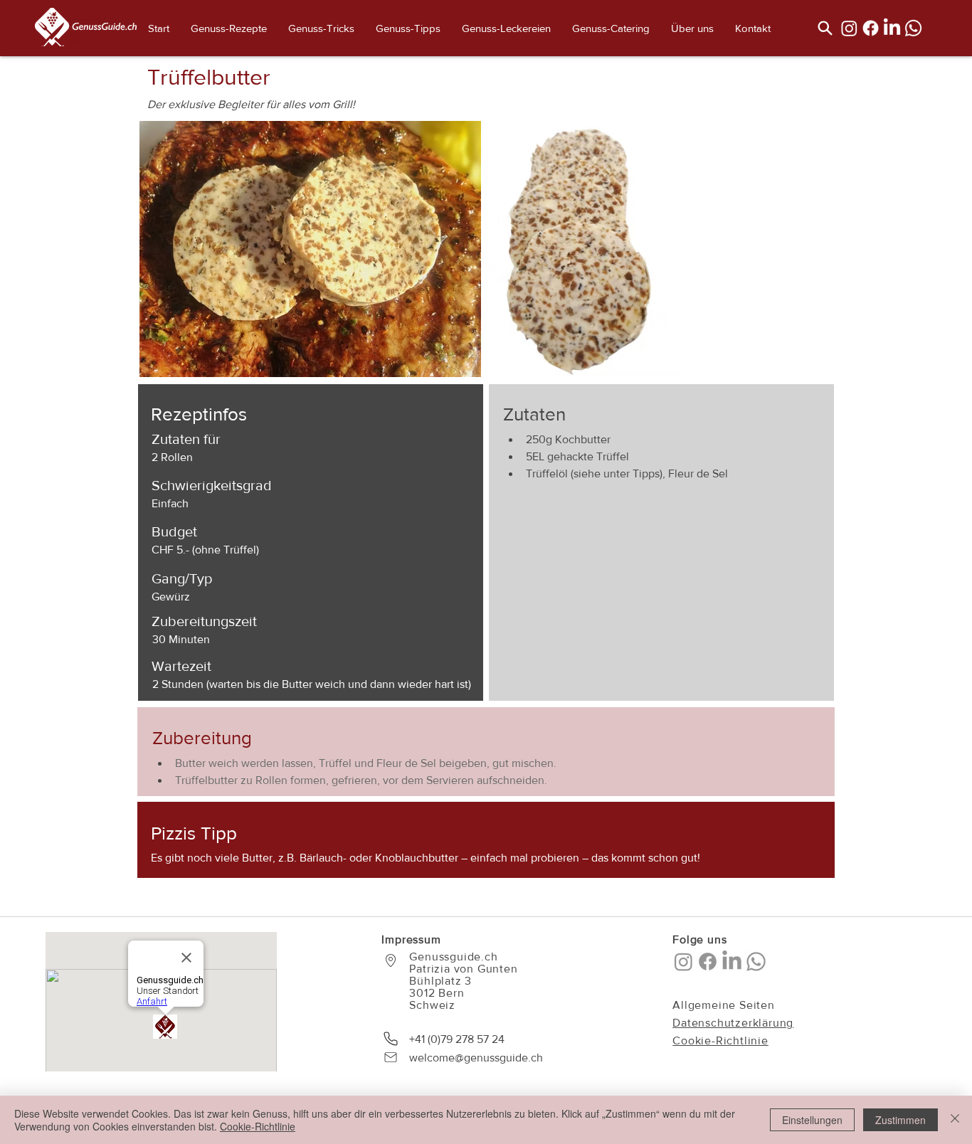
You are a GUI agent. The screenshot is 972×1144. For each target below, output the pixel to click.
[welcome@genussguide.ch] (390, 1057)
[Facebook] (870, 28)
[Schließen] (954, 1120)
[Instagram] (849, 28)
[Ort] (390, 960)
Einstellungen (812, 1120)
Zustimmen (900, 1120)
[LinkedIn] (892, 28)
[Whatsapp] (913, 28)
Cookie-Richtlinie (257, 1126)
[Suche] (824, 27)
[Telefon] (390, 1038)
